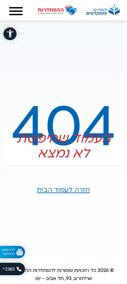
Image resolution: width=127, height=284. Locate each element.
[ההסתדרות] (57, 10)
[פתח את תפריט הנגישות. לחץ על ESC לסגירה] (10, 34)
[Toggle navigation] (16, 12)
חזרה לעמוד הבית (63, 189)
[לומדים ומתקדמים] (103, 10)
